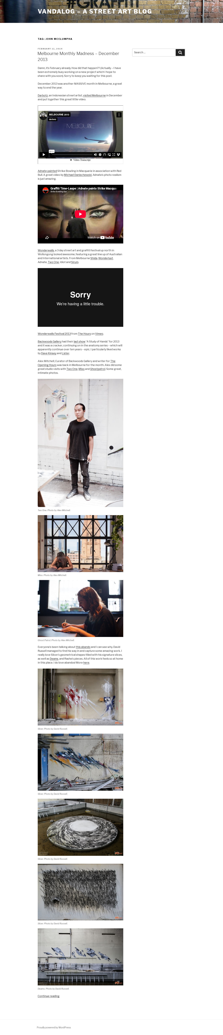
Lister (65, 353)
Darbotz (43, 95)
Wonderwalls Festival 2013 (54, 333)
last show (79, 341)
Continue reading (48, 996)
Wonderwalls (46, 250)
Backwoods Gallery (49, 341)
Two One (53, 262)
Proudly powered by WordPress (54, 1027)
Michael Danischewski (78, 174)
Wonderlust (105, 258)
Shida (93, 258)
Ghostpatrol (97, 368)
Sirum (74, 262)
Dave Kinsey (48, 353)
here (86, 662)
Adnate (42, 171)
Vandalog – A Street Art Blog (95, 11)
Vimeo (99, 333)
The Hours (84, 333)
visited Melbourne (94, 95)
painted (52, 171)
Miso (82, 368)
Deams (54, 658)
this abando (83, 647)
